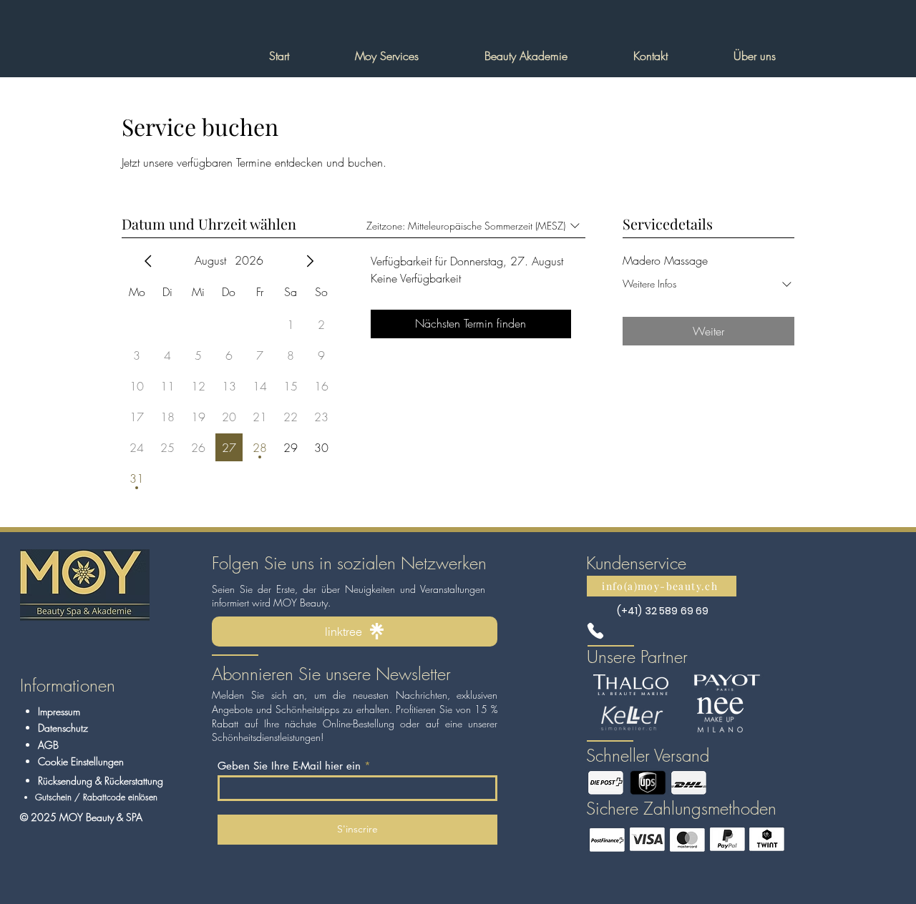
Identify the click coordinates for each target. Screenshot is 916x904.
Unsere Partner (637, 656)
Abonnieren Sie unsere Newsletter (331, 673)
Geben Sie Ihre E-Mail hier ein (289, 765)
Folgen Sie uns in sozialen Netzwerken (349, 562)
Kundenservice (636, 562)
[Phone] (595, 631)
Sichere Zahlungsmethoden (681, 808)
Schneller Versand (647, 755)
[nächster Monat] (309, 261)
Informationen (67, 685)
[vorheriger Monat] (148, 261)
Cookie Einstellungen (81, 761)
